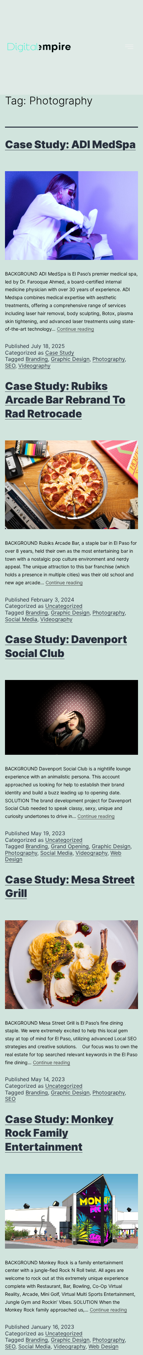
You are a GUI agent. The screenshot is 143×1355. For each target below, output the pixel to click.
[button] (104, 47)
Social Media (21, 619)
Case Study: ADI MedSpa (70, 144)
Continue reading (75, 329)
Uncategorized (63, 606)
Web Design (103, 1346)
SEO (10, 365)
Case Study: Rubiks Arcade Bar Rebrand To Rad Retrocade (65, 400)
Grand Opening (70, 846)
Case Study (59, 352)
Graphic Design (70, 359)
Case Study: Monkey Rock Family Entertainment (59, 1133)
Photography (108, 359)
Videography (34, 365)
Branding (37, 359)
